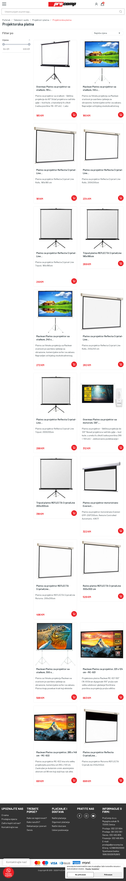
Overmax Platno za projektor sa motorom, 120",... (100, 421)
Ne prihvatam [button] (80, 875)
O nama (5, 815)
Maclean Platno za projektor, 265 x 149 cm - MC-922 (56, 754)
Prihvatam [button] (108, 875)
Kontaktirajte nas (10, 827)
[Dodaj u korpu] (74, 114)
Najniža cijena (107, 33)
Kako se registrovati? (37, 818)
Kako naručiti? (33, 822)
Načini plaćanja (59, 818)
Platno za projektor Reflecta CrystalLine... (98, 754)
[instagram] (86, 815)
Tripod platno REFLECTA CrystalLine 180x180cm (102, 255)
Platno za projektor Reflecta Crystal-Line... (56, 171)
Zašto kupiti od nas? (11, 823)
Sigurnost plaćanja (61, 822)
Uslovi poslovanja (60, 830)
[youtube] (93, 815)
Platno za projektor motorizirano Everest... (100, 504)
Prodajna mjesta (9, 819)
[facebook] (79, 815)
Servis (30, 830)
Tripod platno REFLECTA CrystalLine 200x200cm (55, 504)
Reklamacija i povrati (36, 826)
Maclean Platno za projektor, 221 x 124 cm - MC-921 (103, 671)
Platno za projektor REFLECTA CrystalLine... (52, 587)
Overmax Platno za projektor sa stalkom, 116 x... (53, 88)
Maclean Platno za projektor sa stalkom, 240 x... (53, 338)
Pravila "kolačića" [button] (92, 869)
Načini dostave (59, 826)
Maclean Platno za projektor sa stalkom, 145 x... (99, 88)
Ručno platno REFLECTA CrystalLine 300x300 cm (102, 587)
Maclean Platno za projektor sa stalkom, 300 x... (53, 671)
